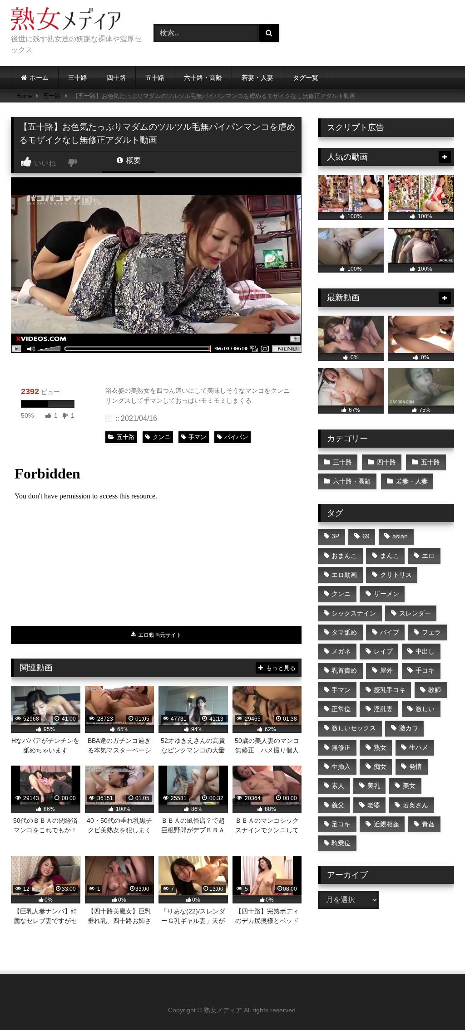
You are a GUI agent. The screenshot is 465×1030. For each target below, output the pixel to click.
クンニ (161, 437)
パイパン (236, 437)
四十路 (116, 77)
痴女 (380, 766)
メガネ (341, 651)
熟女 (380, 747)
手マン (197, 437)
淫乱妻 (383, 709)
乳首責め (344, 670)
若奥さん (415, 805)
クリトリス (396, 574)
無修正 (341, 747)
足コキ (341, 824)
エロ (428, 555)
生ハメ (418, 747)
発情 (415, 766)
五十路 (154, 77)
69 (366, 536)
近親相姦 (386, 824)
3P (335, 536)
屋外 (386, 670)
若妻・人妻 (257, 77)
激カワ (408, 728)
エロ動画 (344, 574)
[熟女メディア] (72, 20)
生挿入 (341, 766)
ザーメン (386, 593)
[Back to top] (437, 1003)
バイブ (389, 632)
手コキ (425, 670)
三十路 (77, 77)
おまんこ (344, 555)
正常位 (341, 709)
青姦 (428, 824)
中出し (425, 651)
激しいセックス (353, 728)
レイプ (383, 651)
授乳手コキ (390, 689)
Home (24, 96)
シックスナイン (353, 613)
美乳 (373, 785)
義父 (337, 805)
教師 (434, 689)
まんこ (389, 555)
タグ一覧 (305, 77)
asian (400, 536)
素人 (337, 785)
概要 (132, 160)
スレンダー (415, 613)
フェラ (431, 632)
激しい (425, 709)
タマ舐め (344, 632)
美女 (409, 785)
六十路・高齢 (203, 77)
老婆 (373, 805)
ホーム (39, 77)
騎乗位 (341, 843)
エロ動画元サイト (159, 635)
